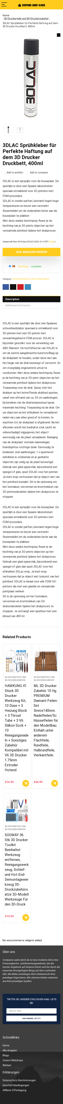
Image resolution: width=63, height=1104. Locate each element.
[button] (58, 35)
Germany (23, 266)
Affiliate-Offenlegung (14, 1090)
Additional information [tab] (17, 305)
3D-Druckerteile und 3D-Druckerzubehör (26, 18)
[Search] (57, 4)
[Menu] (4, 4)
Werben (7, 1065)
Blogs (6, 1055)
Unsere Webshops (13, 1060)
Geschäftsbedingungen (16, 1085)
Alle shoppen (10, 1050)
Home (6, 15)
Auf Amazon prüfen (31, 252)
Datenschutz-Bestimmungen (19, 1080)
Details (52, 241)
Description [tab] (12, 299)
